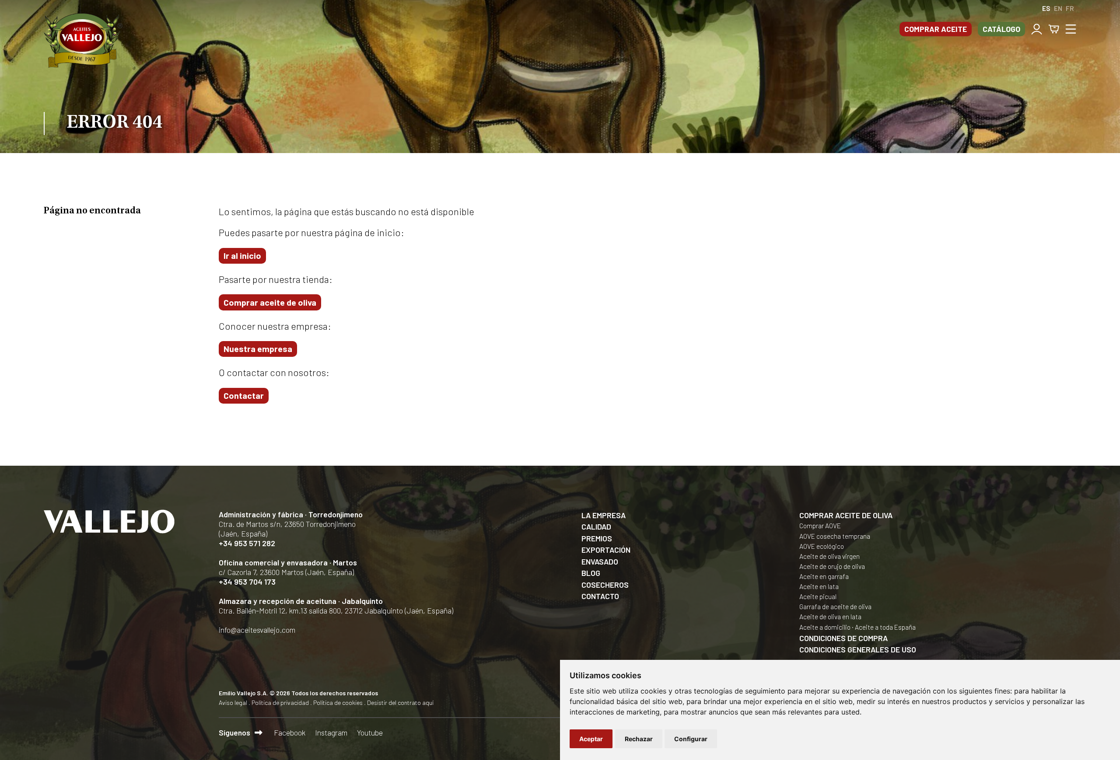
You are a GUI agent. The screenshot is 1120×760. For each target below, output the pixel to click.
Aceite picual (817, 596)
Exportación (605, 549)
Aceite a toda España (885, 627)
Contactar (244, 395)
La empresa (603, 515)
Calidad (596, 526)
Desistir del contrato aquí (400, 702)
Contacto (600, 596)
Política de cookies (338, 702)
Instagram (331, 732)
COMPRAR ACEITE (935, 29)
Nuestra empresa (258, 348)
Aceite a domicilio (824, 627)
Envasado (599, 561)
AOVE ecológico (821, 546)
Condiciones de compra (843, 638)
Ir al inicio (242, 255)
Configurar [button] (690, 739)
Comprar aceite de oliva (270, 302)
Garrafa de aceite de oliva (835, 606)
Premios (596, 538)
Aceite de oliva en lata (830, 617)
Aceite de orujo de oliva (832, 566)
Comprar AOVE (820, 526)
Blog (590, 573)
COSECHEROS (605, 584)
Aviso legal (233, 702)
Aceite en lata (819, 586)
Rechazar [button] (639, 739)
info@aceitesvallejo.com (257, 629)
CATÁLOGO (1001, 29)
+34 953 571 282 (247, 543)
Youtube (370, 732)
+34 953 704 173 (247, 581)
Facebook (289, 732)
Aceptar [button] (591, 739)
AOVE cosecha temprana (834, 536)
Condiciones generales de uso (857, 649)
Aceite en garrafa (824, 576)
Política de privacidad (280, 702)
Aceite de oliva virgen (829, 556)
